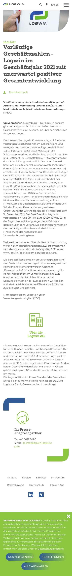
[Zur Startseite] (13, 5)
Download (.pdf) (18, 92)
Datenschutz (36, 485)
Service (26, 477)
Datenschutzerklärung (51, 548)
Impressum (58, 477)
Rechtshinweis (15, 485)
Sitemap (41, 477)
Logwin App (57, 485)
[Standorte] (47, 4)
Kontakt (12, 477)
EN (53, 4)
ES (57, 4)
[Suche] (41, 4)
